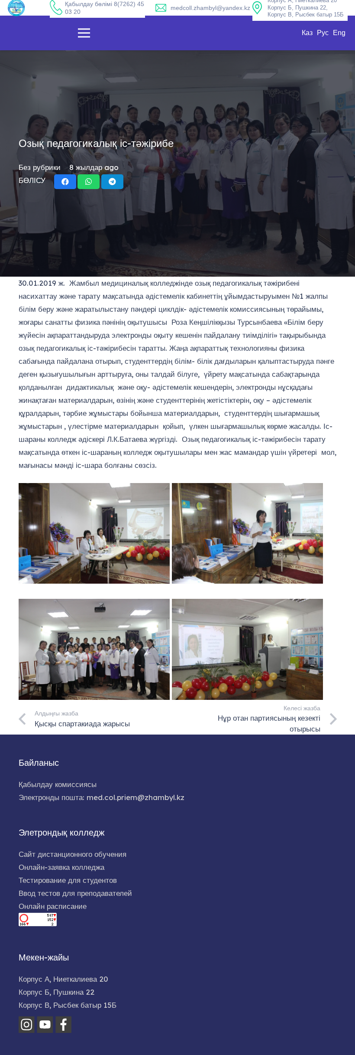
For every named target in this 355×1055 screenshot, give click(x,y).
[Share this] (65, 181)
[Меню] (84, 33)
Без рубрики (40, 167)
